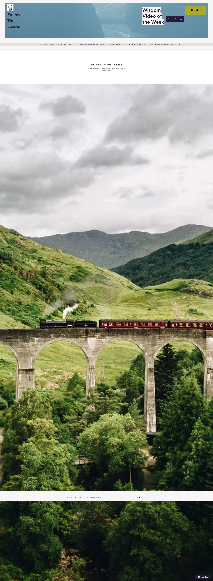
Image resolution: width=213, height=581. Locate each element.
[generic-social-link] (145, 497)
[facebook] (137, 497)
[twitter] (140, 497)
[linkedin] (142, 497)
